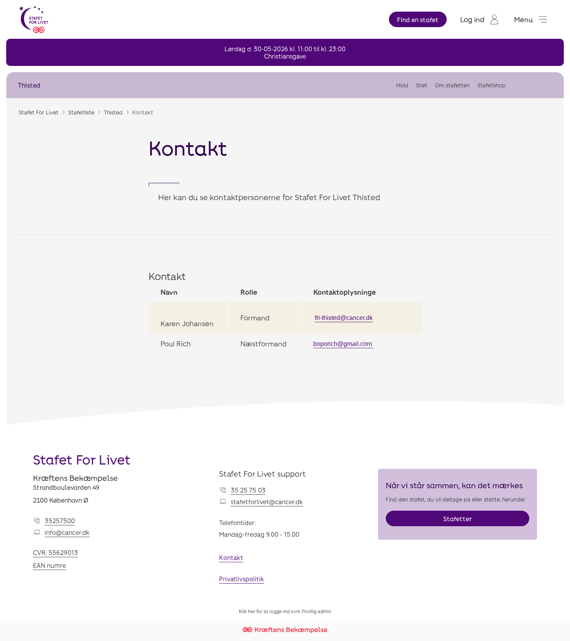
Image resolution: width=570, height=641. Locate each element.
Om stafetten (452, 85)
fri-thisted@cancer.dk (344, 317)
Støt (421, 85)
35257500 (60, 520)
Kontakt (231, 557)
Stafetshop (491, 85)
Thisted (29, 85)
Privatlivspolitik (241, 578)
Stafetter (457, 518)
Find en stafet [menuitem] (418, 19)
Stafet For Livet (39, 112)
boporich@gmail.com (343, 343)
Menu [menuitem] (523, 19)
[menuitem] (479, 19)
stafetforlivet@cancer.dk (267, 501)
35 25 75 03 (248, 490)
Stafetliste (81, 112)
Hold (402, 85)
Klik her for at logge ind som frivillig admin (285, 611)
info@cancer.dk (67, 532)
